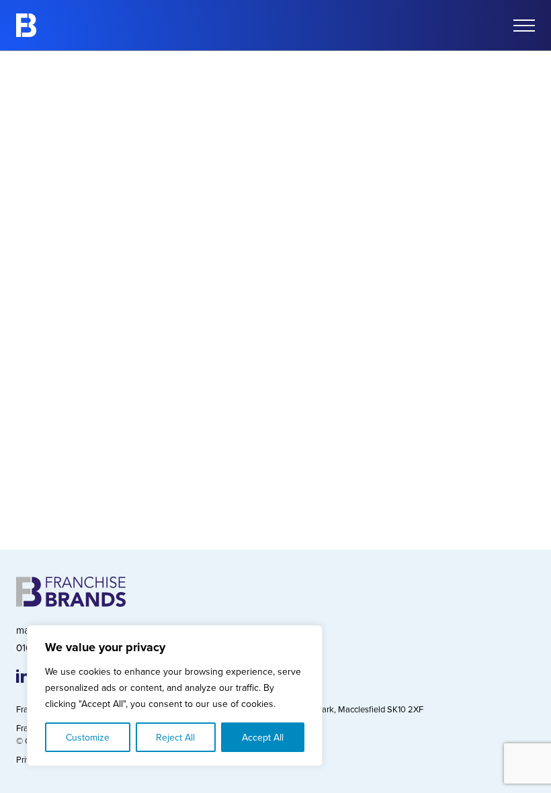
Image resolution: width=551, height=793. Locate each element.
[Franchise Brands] (26, 25)
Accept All (263, 737)
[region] (175, 695)
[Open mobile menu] (524, 25)
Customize (88, 737)
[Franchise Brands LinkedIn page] (23, 676)
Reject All (175, 737)
